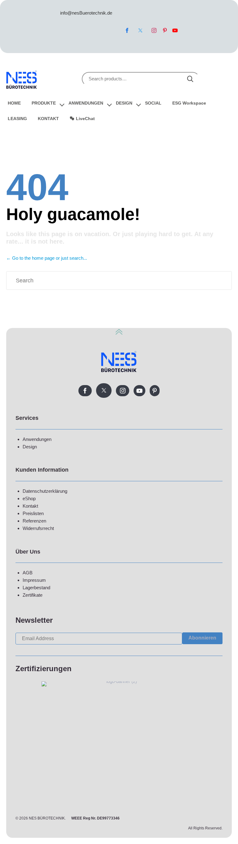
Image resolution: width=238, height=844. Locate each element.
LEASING (17, 118)
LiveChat (85, 118)
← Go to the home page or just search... (46, 258)
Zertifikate (32, 595)
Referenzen (34, 520)
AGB (28, 572)
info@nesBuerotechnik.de (86, 13)
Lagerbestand (36, 587)
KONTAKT (48, 118)
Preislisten (33, 513)
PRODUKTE (44, 103)
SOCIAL (153, 103)
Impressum (34, 580)
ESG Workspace (189, 103)
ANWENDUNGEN (85, 103)
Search (190, 79)
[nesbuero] (21, 78)
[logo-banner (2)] (119, 681)
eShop (29, 498)
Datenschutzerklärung (45, 491)
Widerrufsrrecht (38, 528)
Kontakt (30, 506)
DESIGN (124, 103)
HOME (14, 103)
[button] (202, 638)
